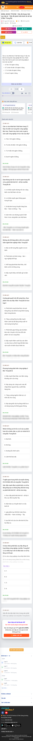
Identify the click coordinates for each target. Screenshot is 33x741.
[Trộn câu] (25, 93)
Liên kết (3, 729)
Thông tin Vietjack (7, 731)
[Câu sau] (22, 89)
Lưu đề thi (25, 32)
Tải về (25, 28)
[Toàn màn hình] (29, 93)
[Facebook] (2, 712)
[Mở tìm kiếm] (17, 7)
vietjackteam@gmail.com (11, 722)
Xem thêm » (6, 566)
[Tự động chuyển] (22, 93)
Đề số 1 (3, 37)
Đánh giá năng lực (5, 10)
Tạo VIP (22, 7)
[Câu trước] (11, 89)
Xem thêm (4, 688)
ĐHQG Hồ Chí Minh (15, 10)
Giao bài (9, 32)
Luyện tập (19, 42)
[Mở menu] (6, 7)
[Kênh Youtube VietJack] (6, 712)
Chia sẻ (9, 28)
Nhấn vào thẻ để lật (16, 84)
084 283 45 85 (8, 720)
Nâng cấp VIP (17, 635)
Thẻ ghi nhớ (8, 42)
